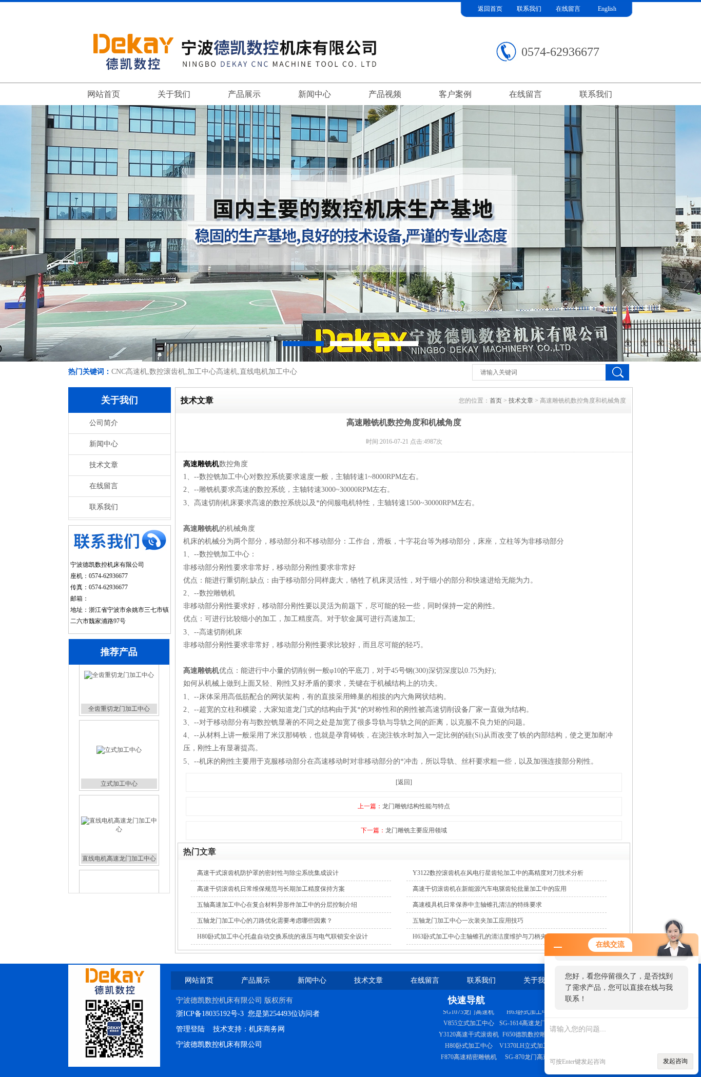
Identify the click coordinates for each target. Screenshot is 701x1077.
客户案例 (455, 94)
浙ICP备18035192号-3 (210, 1014)
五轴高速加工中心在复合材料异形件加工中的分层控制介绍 (277, 904)
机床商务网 (267, 1029)
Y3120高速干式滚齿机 (530, 1016)
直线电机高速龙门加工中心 (119, 807)
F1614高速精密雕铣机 (468, 1027)
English (607, 8)
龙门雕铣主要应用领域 (416, 830)
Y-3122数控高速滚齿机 (468, 1038)
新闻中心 (314, 94)
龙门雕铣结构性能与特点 (416, 806)
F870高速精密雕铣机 (530, 1038)
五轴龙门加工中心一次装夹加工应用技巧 (468, 920)
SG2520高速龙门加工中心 (473, 1016)
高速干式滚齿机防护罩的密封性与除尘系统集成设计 (268, 872)
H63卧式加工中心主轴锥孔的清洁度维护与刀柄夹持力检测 (492, 936)
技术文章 (103, 465)
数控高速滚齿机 (119, 882)
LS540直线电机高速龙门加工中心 (483, 1061)
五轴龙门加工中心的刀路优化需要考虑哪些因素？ (265, 920)
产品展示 (244, 94)
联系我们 (529, 8)
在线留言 (568, 8)
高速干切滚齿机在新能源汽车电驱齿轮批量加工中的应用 (490, 888)
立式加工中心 (119, 732)
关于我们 (174, 94)
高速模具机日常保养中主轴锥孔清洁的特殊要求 (477, 904)
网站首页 (103, 94)
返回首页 (490, 8)
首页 (496, 400)
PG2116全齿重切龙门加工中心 (479, 1049)
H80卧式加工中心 (530, 1027)
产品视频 (384, 94)
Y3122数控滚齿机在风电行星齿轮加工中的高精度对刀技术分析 (498, 872)
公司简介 (103, 423)
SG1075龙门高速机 (530, 1049)
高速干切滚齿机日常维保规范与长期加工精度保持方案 (271, 888)
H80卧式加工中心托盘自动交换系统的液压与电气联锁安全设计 (282, 936)
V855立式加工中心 (530, 1061)
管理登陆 (190, 1029)
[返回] (404, 782)
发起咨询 (675, 1061)
